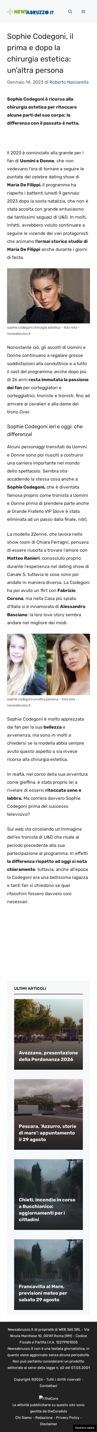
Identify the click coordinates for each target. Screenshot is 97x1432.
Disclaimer (48, 1424)
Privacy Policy (67, 1418)
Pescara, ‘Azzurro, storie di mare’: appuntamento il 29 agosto (47, 1132)
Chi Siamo (23, 1418)
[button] (70, 12)
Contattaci (48, 1386)
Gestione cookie (84, 1427)
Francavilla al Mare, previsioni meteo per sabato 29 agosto (43, 1293)
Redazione (44, 1418)
